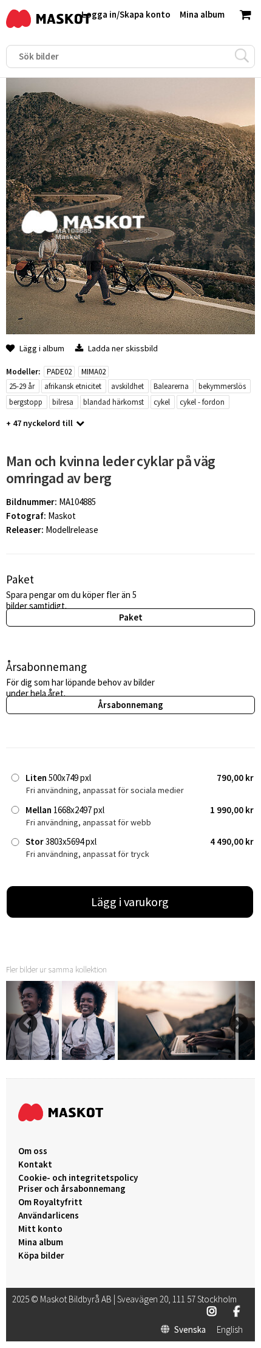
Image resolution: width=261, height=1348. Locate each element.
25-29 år (22, 386)
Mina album (40, 1242)
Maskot (62, 515)
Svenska (190, 1329)
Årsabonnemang (130, 704)
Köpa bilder (41, 1255)
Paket (131, 617)
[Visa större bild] (130, 331)
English (230, 1329)
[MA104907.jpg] (177, 1056)
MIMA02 (93, 371)
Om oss (32, 1151)
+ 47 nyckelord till (39, 423)
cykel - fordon (202, 402)
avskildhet (127, 386)
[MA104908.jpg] (88, 1056)
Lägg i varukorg (130, 901)
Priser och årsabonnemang (72, 1188)
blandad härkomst (113, 402)
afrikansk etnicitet (72, 386)
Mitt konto (40, 1228)
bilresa (62, 402)
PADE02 (59, 371)
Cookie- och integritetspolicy (78, 1177)
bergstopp (25, 402)
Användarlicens (48, 1215)
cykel (162, 402)
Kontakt (35, 1164)
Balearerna (171, 386)
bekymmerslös (222, 386)
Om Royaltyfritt (50, 1202)
